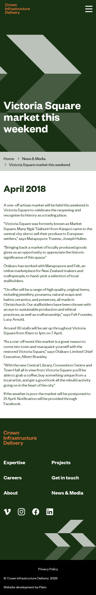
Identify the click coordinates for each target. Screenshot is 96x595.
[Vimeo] (7, 511)
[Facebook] (35, 511)
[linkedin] (49, 511)
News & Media (34, 158)
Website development (19, 587)
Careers (13, 477)
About (11, 492)
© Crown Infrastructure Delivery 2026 (31, 578)
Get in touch (65, 477)
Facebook (12, 403)
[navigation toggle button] (88, 9)
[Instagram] (21, 511)
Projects (61, 462)
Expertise (14, 462)
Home (9, 158)
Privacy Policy (48, 568)
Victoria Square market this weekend (39, 164)
